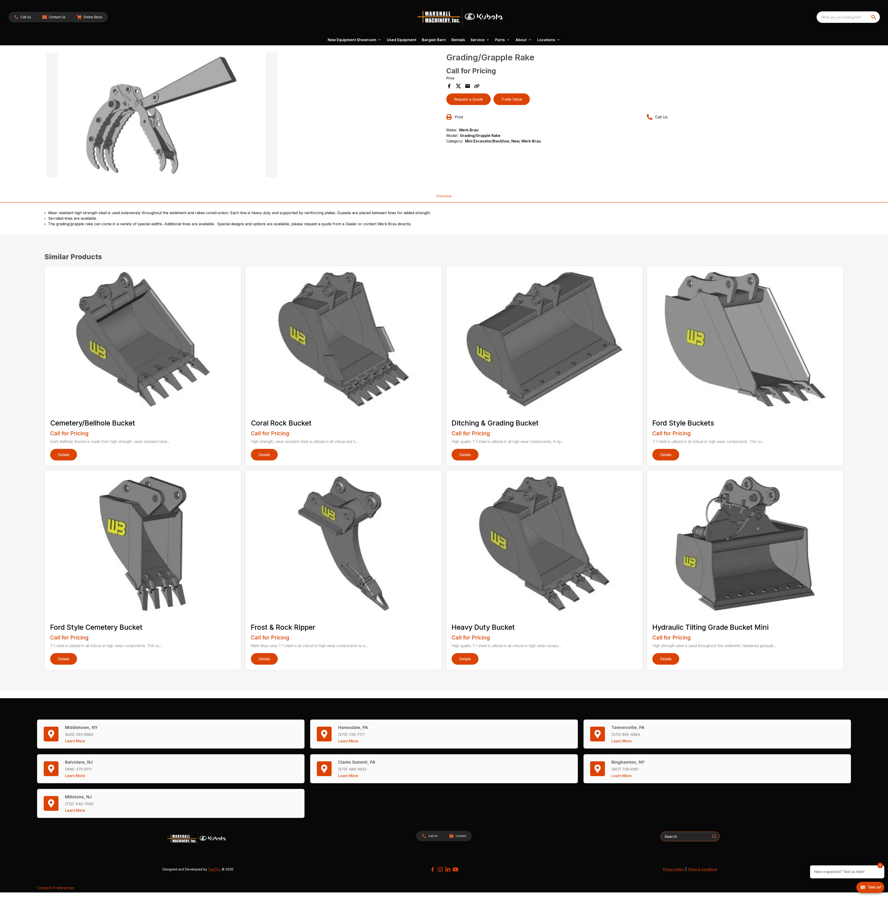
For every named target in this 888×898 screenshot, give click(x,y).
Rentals (458, 39)
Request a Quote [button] (468, 99)
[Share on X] (458, 86)
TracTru (214, 869)
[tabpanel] (244, 116)
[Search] (714, 836)
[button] (22, 17)
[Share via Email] (467, 86)
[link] (89, 17)
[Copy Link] (477, 86)
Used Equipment (401, 39)
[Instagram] (440, 869)
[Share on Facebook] (449, 86)
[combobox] (848, 17)
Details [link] (63, 454)
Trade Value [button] (511, 99)
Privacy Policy (673, 869)
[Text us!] (870, 888)
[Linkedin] (448, 869)
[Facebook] (432, 869)
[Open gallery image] (162, 115)
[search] (874, 17)
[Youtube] (455, 869)
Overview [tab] (444, 196)
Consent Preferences (55, 888)
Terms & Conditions (702, 869)
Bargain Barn (434, 39)
